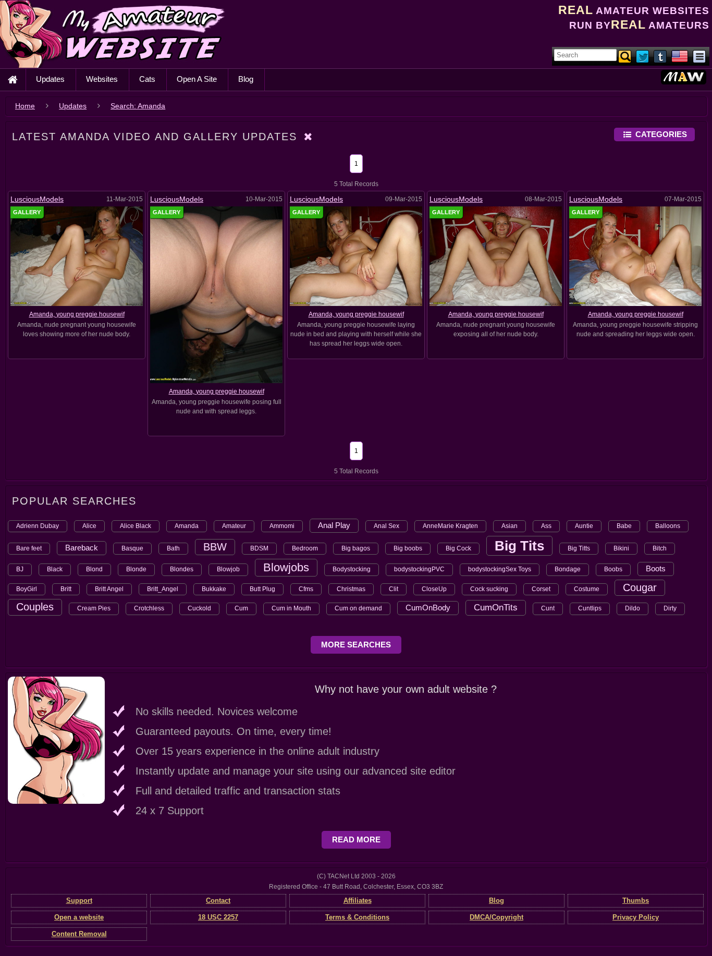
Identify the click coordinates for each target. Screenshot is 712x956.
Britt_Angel (162, 589)
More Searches (356, 644)
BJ (19, 569)
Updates (50, 79)
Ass (546, 526)
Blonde (136, 569)
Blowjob (228, 569)
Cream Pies (94, 608)
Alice (89, 526)
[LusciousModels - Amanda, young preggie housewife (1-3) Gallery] (356, 256)
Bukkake (214, 589)
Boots (656, 568)
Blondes (181, 569)
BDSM (259, 548)
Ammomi (281, 526)
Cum (241, 608)
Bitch (660, 548)
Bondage (568, 569)
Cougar (640, 587)
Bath (173, 548)
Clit (393, 589)
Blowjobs (286, 567)
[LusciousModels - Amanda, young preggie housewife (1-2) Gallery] (495, 256)
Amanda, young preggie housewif (77, 314)
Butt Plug (262, 589)
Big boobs (408, 548)
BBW (215, 547)
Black (55, 569)
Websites (102, 79)
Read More (356, 839)
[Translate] (680, 55)
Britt (65, 589)
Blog (245, 79)
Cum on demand (358, 608)
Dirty (670, 608)
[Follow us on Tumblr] (661, 55)
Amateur (234, 526)
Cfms (306, 589)
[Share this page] (699, 55)
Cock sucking (489, 589)
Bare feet (29, 548)
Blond (94, 569)
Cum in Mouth (291, 608)
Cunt (548, 608)
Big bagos (355, 548)
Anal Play (334, 525)
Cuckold (199, 608)
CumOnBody (428, 607)
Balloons (667, 526)
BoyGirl (26, 589)
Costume (586, 589)
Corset (541, 589)
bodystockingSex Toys (499, 569)
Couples (35, 606)
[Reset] (308, 136)
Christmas (351, 589)
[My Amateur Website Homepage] (12, 79)
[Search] (625, 55)
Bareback (81, 547)
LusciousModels (37, 199)
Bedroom (305, 548)
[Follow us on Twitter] (643, 55)
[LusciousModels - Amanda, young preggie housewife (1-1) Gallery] (635, 256)
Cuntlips (589, 608)
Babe (624, 526)
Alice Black (135, 526)
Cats (147, 79)
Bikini (621, 548)
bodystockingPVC (419, 569)
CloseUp (434, 589)
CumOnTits (496, 607)
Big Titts (579, 548)
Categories (661, 134)
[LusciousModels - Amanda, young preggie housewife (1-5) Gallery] (76, 256)
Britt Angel (109, 589)
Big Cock (458, 548)
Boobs (613, 569)
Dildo (632, 608)
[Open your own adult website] (56, 739)
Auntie (584, 526)
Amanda (187, 526)
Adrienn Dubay (37, 526)
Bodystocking (352, 569)
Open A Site (197, 79)
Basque (132, 548)
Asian (509, 526)
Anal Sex (386, 526)
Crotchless (149, 608)
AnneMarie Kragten (450, 526)
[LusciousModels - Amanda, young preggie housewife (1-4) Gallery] (216, 294)
